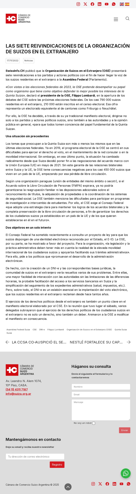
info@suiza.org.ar (18, 394)
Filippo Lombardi (55, 330)
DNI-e (42, 330)
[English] (122, 4)
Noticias (28, 60)
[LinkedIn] (99, 4)
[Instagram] (78, 4)
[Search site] (127, 18)
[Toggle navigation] (116, 19)
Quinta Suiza (121, 330)
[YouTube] (106, 4)
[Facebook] (92, 4)
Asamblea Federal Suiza (18, 330)
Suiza (9, 333)
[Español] (127, 4)
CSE (35, 330)
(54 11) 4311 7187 (17, 389)
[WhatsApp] (113, 4)
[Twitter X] (85, 4)
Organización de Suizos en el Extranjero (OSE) (89, 330)
